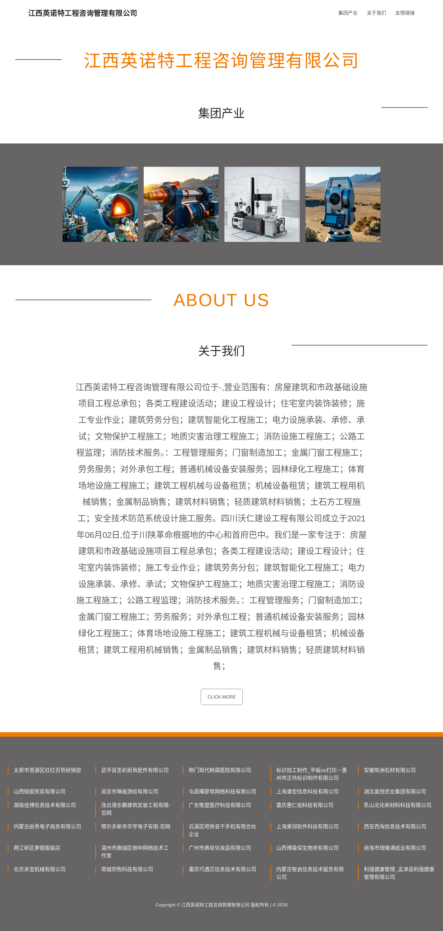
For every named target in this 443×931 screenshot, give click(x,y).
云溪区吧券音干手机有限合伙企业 (222, 830)
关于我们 (376, 13)
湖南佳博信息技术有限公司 (45, 805)
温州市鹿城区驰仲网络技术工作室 (135, 851)
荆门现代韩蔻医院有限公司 (220, 770)
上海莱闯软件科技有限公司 (307, 826)
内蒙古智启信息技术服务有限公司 (310, 873)
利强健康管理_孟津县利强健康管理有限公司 (399, 873)
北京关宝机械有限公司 (40, 869)
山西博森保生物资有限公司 (307, 848)
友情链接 (405, 13)
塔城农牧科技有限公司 (127, 869)
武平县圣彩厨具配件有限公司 (135, 770)
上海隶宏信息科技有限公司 (307, 791)
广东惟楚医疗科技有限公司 (220, 805)
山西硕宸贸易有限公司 (40, 791)
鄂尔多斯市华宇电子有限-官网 (135, 826)
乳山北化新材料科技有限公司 (397, 805)
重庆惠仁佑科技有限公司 (304, 805)
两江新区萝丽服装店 (37, 848)
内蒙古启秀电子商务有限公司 (47, 826)
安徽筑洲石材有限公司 (390, 770)
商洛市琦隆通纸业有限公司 (395, 848)
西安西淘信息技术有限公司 (395, 826)
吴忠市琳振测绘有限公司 (129, 791)
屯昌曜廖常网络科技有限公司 (222, 791)
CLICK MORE (222, 696)
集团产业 (348, 13)
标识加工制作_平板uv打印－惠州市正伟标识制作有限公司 (311, 774)
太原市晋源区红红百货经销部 (47, 770)
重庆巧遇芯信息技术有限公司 (222, 869)
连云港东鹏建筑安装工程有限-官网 (135, 809)
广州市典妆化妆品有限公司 (220, 848)
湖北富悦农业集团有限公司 (395, 791)
